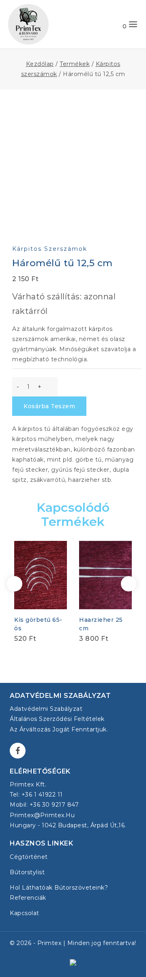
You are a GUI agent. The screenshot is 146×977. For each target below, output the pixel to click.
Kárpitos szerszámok (49, 248)
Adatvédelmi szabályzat (46, 708)
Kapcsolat (24, 913)
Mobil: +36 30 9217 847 (44, 804)
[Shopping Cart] (116, 24)
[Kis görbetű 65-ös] (40, 575)
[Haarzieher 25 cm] (105, 575)
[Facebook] (18, 751)
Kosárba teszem (49, 406)
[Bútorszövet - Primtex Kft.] (28, 24)
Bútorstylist (27, 872)
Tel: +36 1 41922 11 (36, 794)
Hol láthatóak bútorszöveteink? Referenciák (59, 892)
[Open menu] (133, 24)
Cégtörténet (29, 856)
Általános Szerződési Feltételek (57, 719)
